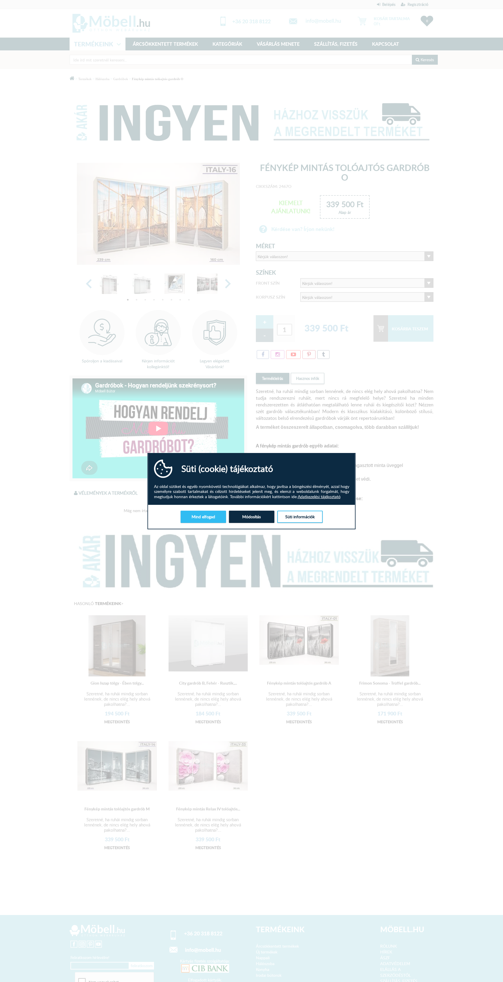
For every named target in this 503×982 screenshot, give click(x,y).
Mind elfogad (203, 516)
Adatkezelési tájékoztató (319, 496)
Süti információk (300, 516)
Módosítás (251, 516)
